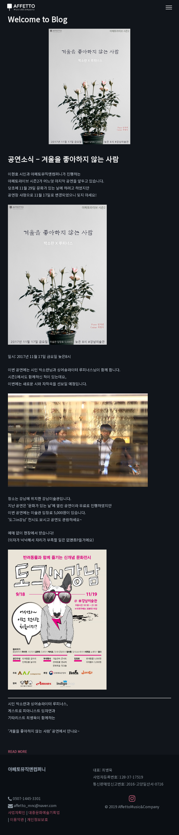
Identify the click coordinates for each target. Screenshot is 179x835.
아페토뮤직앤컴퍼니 (27, 769)
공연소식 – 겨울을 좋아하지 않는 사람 (63, 159)
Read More (17, 751)
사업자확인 (16, 812)
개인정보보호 (37, 819)
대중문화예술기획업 (44, 812)
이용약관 (17, 819)
